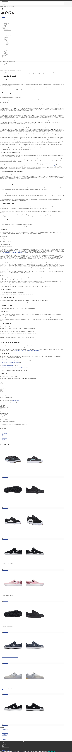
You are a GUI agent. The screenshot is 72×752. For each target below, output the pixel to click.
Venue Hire (3, 439)
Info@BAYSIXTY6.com (15, 400)
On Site (3, 440)
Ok (49, 751)
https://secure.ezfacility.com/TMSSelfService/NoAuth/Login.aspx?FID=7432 (14, 252)
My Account (4, 435)
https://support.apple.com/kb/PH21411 (8, 365)
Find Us (3, 432)
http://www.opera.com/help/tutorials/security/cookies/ (10, 362)
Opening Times (4, 433)
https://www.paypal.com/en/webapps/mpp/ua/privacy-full (47, 165)
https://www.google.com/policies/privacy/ (33, 347)
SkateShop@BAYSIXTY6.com (16, 426)
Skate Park (3, 2)
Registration (4, 436)
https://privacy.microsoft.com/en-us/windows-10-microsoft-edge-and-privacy (13, 367)
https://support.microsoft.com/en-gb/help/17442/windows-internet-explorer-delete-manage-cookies (17, 363)
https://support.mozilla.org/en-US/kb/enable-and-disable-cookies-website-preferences (15, 360)
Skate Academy (4, 3)
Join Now (1, 6)
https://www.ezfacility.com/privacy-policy (20, 350)
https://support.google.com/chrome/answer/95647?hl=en (11, 359)
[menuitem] (33, 2)
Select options (5, 477)
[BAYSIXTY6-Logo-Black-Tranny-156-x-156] (7, 15)
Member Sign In (6, 6)
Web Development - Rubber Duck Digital (18, 741)
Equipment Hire (4, 438)
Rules (3, 441)
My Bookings (11, 6)
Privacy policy (52, 751)
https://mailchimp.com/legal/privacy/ (33, 350)
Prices (3, 434)
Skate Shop (4, 4)
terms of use (12, 71)
